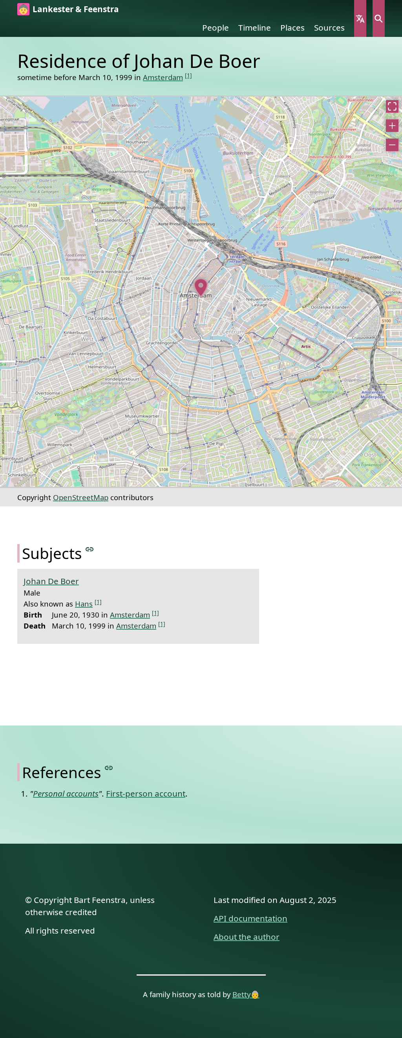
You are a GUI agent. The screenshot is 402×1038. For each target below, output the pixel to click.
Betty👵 (245, 994)
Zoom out (392, 145)
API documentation (250, 918)
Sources (329, 27)
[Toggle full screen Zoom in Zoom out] (201, 291)
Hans (84, 604)
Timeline (254, 27)
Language (360, 18)
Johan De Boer (51, 581)
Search (379, 18)
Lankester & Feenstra (76, 9)
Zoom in (392, 125)
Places (292, 27)
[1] (188, 75)
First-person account (145, 793)
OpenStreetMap (80, 497)
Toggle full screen (392, 106)
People (215, 27)
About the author (247, 936)
